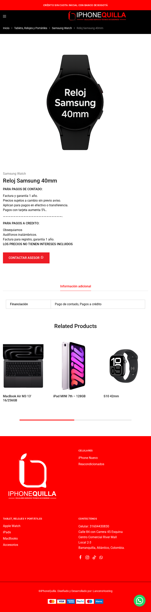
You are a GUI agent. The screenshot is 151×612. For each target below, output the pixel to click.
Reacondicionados (91, 464)
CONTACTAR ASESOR (24, 258)
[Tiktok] (94, 558)
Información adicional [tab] (75, 286)
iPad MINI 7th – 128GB (69, 396)
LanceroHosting (102, 591)
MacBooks (10, 538)
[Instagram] (87, 558)
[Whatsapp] (101, 558)
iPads (7, 532)
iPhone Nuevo (88, 458)
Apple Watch (11, 526)
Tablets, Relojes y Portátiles (30, 28)
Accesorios (10, 545)
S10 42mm (111, 396)
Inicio (6, 28)
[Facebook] (80, 558)
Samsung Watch (62, 28)
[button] (139, 601)
